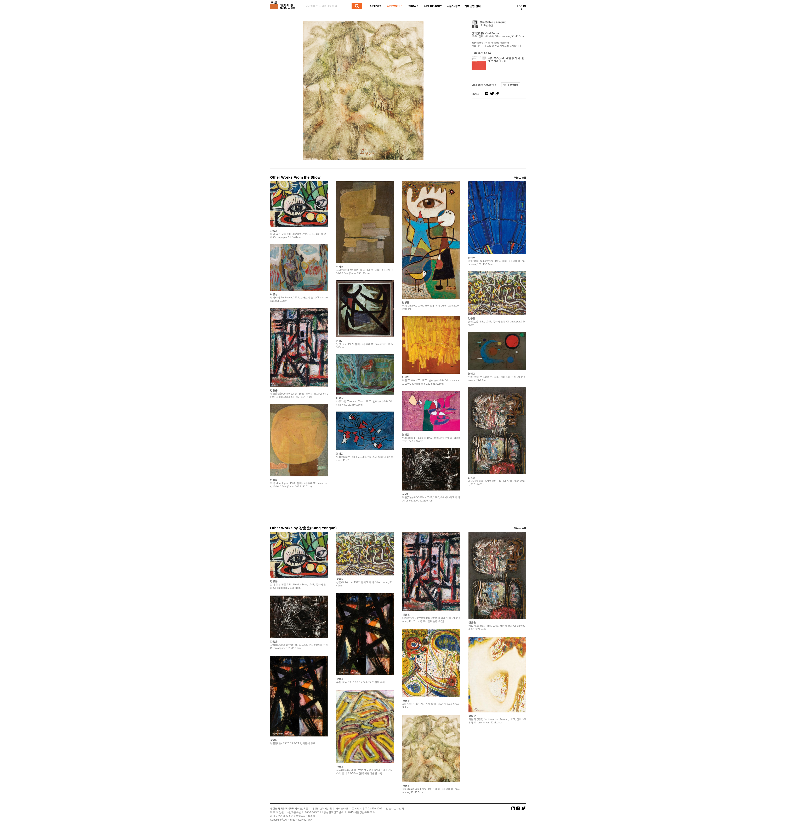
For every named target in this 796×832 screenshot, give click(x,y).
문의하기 (357, 808)
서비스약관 (342, 808)
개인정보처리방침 (322, 808)
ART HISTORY (433, 6)
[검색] (357, 6)
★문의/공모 (453, 6)
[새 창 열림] (486, 94)
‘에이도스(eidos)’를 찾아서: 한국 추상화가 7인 (506, 59)
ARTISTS (375, 6)
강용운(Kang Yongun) (492, 22)
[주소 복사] (497, 94)
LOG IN (521, 6)
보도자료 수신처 (395, 808)
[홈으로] (283, 4)
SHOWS (413, 6)
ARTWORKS (395, 6)
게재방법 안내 (473, 6)
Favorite (513, 85)
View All (520, 177)
